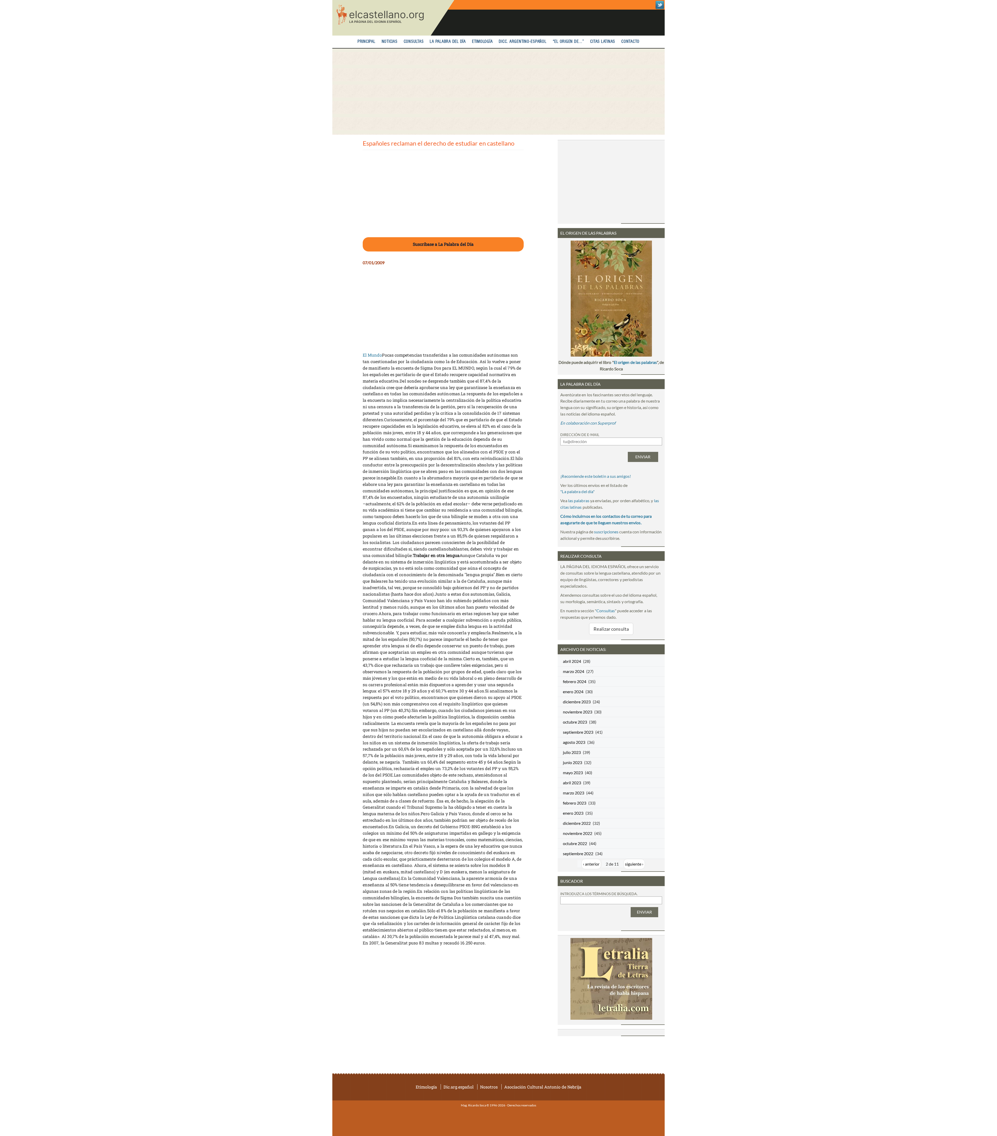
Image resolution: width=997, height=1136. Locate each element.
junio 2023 (572, 762)
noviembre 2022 (577, 833)
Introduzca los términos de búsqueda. (599, 894)
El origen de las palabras (635, 362)
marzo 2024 (573, 671)
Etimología (482, 42)
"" (577, 491)
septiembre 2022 (578, 853)
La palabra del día (448, 42)
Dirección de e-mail (579, 434)
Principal (366, 42)
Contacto (630, 42)
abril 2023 (572, 782)
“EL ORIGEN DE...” (568, 42)
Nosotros (489, 1087)
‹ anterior (591, 863)
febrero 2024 (574, 681)
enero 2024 (573, 691)
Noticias (390, 42)
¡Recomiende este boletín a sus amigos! (595, 476)
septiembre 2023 (578, 732)
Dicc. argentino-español (522, 42)
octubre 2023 (575, 721)
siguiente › (634, 863)
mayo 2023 (573, 772)
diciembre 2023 (577, 701)
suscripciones (606, 531)
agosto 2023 (574, 742)
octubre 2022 (575, 843)
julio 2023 (572, 752)
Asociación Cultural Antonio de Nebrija (542, 1087)
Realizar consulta (611, 629)
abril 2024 (572, 661)
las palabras (578, 500)
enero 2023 (573, 813)
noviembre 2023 (577, 711)
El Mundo (372, 355)
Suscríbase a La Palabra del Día (443, 244)
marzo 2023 (573, 792)
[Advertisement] (498, 91)
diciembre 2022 (577, 823)
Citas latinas (602, 42)
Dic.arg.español (458, 1087)
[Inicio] (393, 18)
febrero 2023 (574, 802)
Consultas (414, 42)
